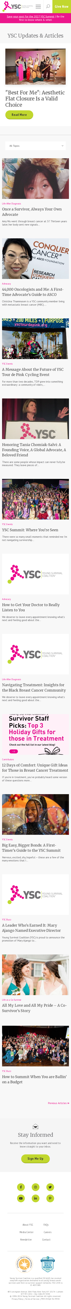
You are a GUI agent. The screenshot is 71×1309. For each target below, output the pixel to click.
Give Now (62, 6)
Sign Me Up (35, 1158)
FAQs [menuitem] (46, 1224)
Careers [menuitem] (47, 1232)
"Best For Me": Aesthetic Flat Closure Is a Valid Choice (35, 98)
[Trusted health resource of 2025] (48, 1264)
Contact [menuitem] (46, 1239)
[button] (47, 6)
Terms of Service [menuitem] (32, 1299)
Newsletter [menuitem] (26, 1239)
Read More (19, 115)
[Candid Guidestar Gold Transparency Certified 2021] (24, 1264)
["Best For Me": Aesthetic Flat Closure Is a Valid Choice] (35, 67)
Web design (46, 1299)
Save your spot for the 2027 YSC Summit (30, 16)
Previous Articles (57, 1103)
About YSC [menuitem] (28, 1224)
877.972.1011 (27, 1294)
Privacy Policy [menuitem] (17, 1299)
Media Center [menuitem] (26, 1232)
